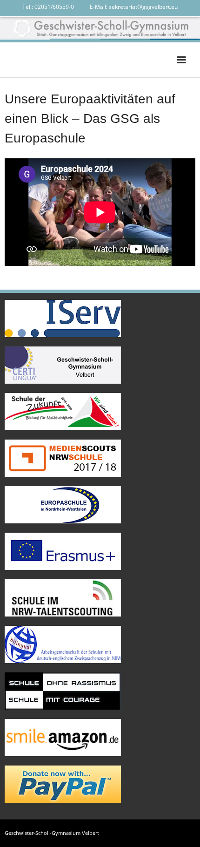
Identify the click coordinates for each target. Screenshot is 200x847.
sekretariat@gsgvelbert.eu (143, 7)
